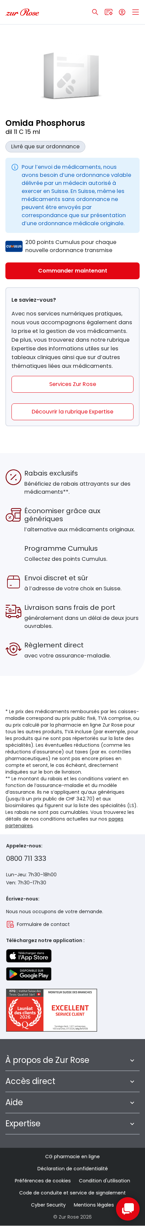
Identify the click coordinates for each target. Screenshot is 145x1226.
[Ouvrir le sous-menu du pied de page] (132, 1060)
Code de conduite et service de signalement (72, 1192)
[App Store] (29, 956)
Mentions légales (94, 1205)
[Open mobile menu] (136, 12)
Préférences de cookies (43, 1180)
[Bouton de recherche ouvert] (95, 12)
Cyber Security (48, 1205)
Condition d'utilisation (104, 1180)
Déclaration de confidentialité (72, 1168)
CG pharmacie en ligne (72, 1156)
